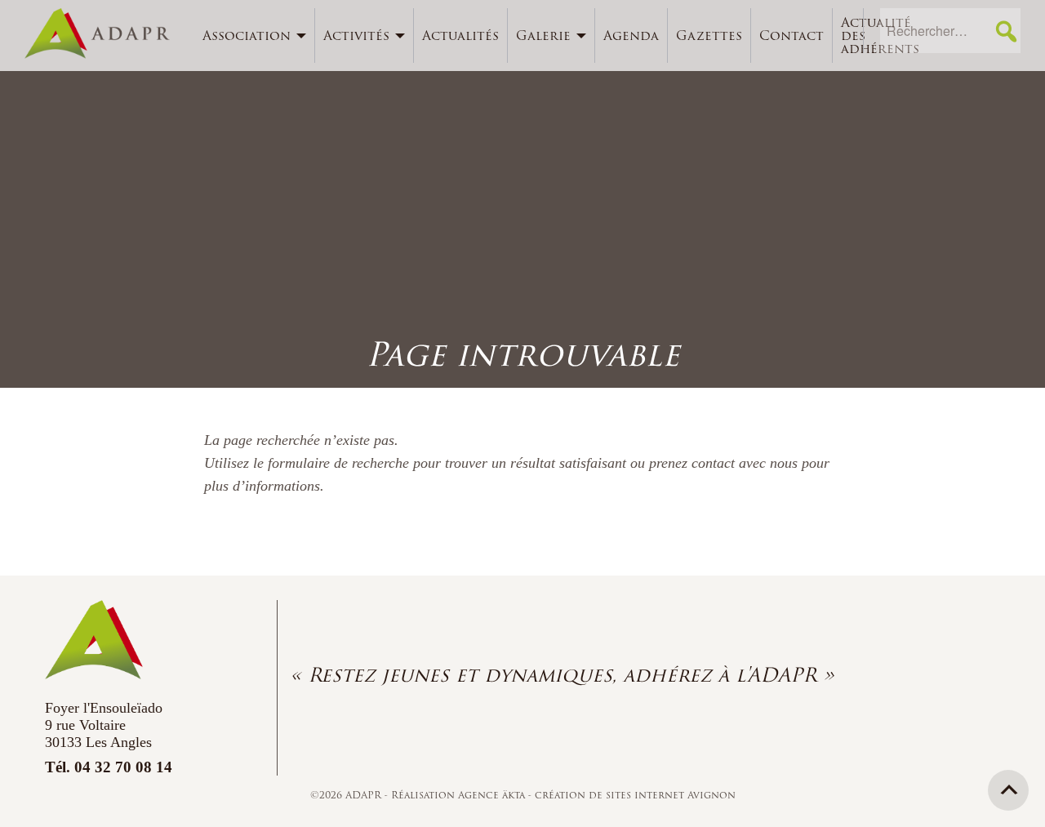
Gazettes (709, 35)
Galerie (543, 35)
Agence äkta (493, 795)
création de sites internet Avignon (635, 795)
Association (246, 35)
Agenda (631, 35)
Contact (791, 35)
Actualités (460, 35)
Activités (356, 35)
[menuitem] (254, 35)
